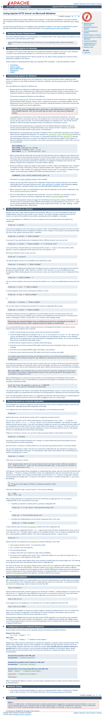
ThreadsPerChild (16, 117)
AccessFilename (57, 196)
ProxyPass (68, 134)
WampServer (14, 70)
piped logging (58, 692)
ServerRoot (32, 527)
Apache (5, 9)
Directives (83, 3)
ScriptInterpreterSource (21, 191)
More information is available (51, 184)
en (72, 16)
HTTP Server (13, 9)
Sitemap (99, 3)
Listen (10, 582)
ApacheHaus (14, 65)
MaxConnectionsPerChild (19, 99)
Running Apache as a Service (92, 35)
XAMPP (12, 72)
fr (76, 16)
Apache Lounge (15, 67)
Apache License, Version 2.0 (22, 714)
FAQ (88, 3)
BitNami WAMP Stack (17, 68)
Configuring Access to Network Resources (90, 44)
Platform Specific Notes (44, 9)
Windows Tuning (88, 47)
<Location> (52, 134)
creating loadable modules (28, 179)
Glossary (93, 3)
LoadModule (37, 169)
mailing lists (77, 707)
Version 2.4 (32, 9)
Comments (87, 52)
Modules (76, 3)
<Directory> (67, 136)
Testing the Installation (90, 41)
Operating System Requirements (89, 24)
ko (79, 16)
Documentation (22, 9)
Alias (59, 134)
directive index (61, 81)
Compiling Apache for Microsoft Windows (56, 28)
